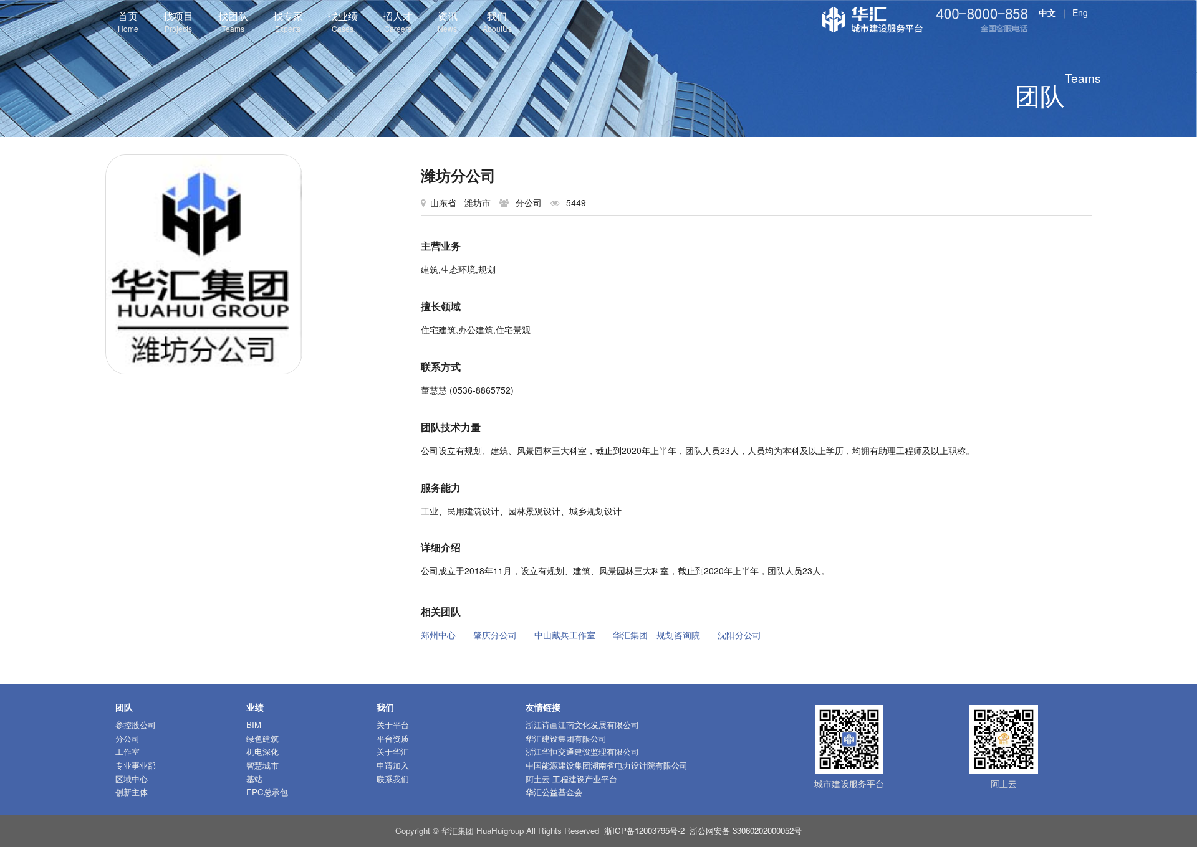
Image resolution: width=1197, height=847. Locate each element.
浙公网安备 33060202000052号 (746, 830)
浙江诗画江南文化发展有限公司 (582, 725)
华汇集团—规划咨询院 (656, 634)
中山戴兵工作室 (564, 634)
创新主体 (131, 792)
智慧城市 (262, 765)
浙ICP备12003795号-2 (644, 830)
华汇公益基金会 (554, 792)
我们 (497, 21)
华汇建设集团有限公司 (566, 738)
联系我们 (393, 779)
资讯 (448, 21)
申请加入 (393, 765)
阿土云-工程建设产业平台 (571, 779)
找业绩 (343, 21)
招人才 (398, 21)
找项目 (178, 21)
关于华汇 (393, 751)
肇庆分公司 (495, 634)
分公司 (127, 738)
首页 (128, 21)
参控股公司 (135, 725)
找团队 (233, 21)
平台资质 (393, 738)
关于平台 (393, 725)
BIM (253, 725)
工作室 (127, 751)
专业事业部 (135, 765)
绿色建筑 (262, 738)
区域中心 (131, 779)
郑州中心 (438, 634)
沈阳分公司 (739, 634)
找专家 (288, 21)
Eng (1080, 12)
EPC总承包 (267, 792)
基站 (254, 779)
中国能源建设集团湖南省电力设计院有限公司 (607, 765)
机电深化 (262, 751)
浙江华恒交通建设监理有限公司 (582, 751)
